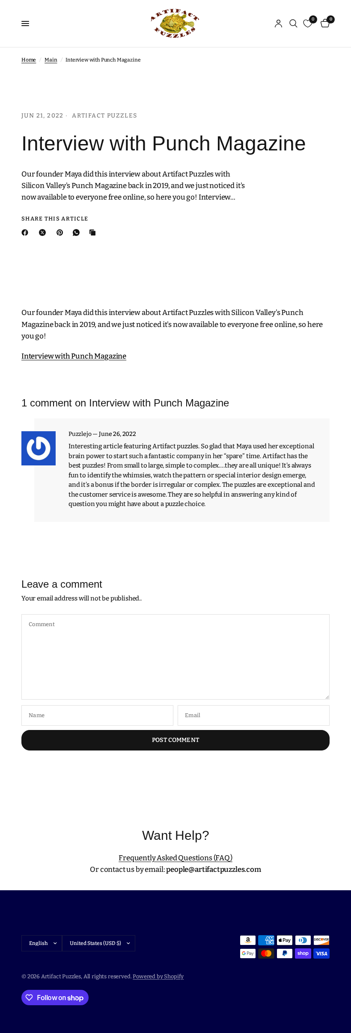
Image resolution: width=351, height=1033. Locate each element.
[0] (324, 23)
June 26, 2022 (117, 434)
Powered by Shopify (158, 976)
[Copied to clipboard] (94, 232)
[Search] (293, 23)
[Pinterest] (62, 232)
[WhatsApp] (78, 232)
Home (28, 60)
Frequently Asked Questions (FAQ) (175, 857)
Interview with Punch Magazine (73, 356)
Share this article (54, 218)
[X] (44, 232)
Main (51, 60)
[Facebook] (26, 232)
